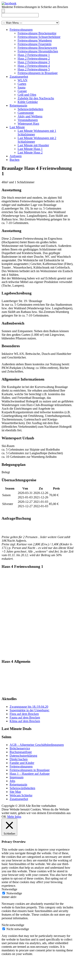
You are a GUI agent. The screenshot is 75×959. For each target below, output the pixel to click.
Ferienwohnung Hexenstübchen (38, 51)
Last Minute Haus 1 (30, 149)
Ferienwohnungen (21, 29)
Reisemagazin (18, 105)
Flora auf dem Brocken (24, 714)
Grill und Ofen (27, 94)
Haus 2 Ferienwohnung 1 (34, 55)
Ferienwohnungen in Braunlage (38, 73)
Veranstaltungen (28, 120)
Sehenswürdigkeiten (30, 109)
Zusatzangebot (19, 76)
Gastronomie (26, 112)
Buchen (14, 159)
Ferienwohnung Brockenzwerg (37, 47)
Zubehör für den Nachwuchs (36, 98)
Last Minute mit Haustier (33, 145)
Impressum (16, 777)
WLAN (22, 80)
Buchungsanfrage (21, 752)
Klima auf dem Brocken (25, 721)
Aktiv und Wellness (30, 116)
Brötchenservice (20, 748)
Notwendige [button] (9, 889)
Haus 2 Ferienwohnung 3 (34, 62)
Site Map (15, 791)
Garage (22, 91)
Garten (22, 84)
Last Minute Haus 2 (30, 152)
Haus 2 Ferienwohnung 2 (34, 58)
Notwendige (14, 893)
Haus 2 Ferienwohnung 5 (34, 69)
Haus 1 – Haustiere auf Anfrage (30, 773)
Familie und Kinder (22, 763)
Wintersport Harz (28, 123)
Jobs (12, 781)
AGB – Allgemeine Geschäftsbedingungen (37, 744)
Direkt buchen (19, 759)
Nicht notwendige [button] (13, 925)
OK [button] (4, 816)
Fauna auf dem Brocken (25, 717)
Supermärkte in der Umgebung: (29, 710)
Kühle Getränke (28, 102)
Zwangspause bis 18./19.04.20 (29, 706)
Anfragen (16, 156)
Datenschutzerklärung (23, 755)
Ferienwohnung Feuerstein (34, 44)
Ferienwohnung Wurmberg (35, 40)
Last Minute (17, 127)
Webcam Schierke (21, 795)
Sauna (21, 87)
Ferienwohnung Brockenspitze (37, 33)
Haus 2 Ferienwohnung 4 (34, 65)
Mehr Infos (14, 816)
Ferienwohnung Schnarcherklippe (39, 37)
